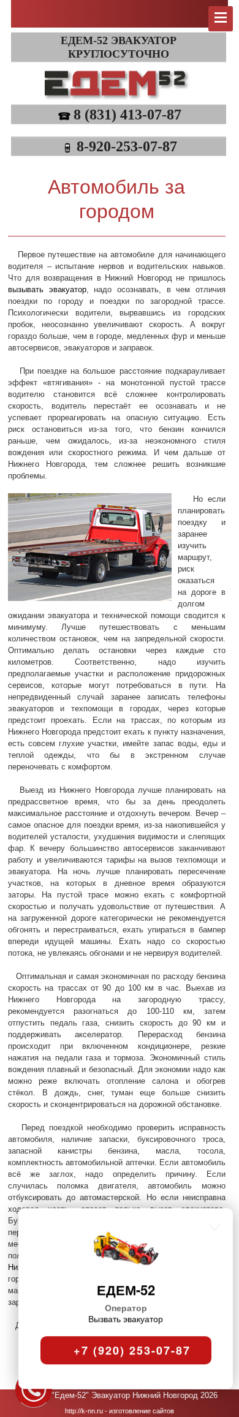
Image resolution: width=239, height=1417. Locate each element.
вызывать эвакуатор (47, 289)
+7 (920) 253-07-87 (130, 1326)
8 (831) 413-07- (120, 115)
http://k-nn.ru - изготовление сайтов (119, 1411)
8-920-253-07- (119, 146)
